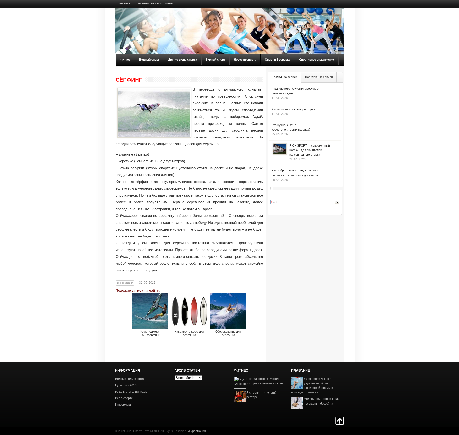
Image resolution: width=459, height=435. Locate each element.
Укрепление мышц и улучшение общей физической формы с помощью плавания (312, 385)
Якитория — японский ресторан (293, 109)
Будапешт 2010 (126, 385)
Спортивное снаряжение (316, 59)
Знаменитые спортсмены (155, 3)
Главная (124, 3)
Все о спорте (124, 398)
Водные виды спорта (129, 378)
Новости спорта (245, 59)
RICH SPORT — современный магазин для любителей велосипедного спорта (309, 150)
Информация (124, 404)
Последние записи (284, 77)
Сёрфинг (129, 80)
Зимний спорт (215, 59)
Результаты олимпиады (131, 391)
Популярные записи (319, 77)
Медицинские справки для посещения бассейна (321, 401)
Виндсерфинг (125, 282)
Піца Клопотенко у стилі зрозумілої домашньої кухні (265, 381)
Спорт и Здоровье (277, 59)
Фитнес (125, 59)
